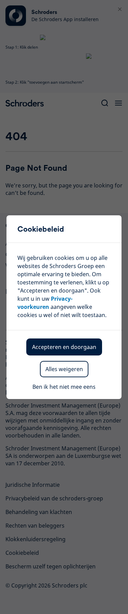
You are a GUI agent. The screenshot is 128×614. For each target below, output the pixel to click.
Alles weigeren (64, 369)
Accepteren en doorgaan (64, 347)
